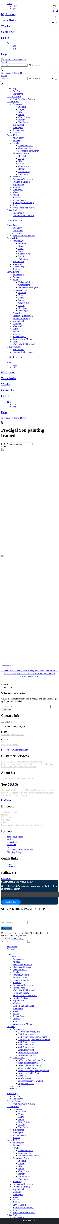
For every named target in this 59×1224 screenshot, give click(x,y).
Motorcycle (18, 127)
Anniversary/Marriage (28, 1052)
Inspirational (18, 125)
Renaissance (24, 171)
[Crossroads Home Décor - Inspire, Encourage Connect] (13, 59)
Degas (21, 109)
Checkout (16, 938)
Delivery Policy (33, 761)
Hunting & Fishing (21, 182)
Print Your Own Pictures (24, 99)
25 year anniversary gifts (29, 1031)
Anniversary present (27, 1055)
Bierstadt (22, 107)
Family (16, 143)
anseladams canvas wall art (30, 1081)
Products (11, 1026)
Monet (21, 114)
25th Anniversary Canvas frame (32, 1037)
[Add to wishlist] (54, 5)
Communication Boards (23, 215)
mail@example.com (10, 744)
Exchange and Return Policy (14, 825)
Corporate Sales (18, 761)
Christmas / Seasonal (22, 967)
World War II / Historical (24, 207)
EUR (15, 8)
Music (15, 192)
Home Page (12, 88)
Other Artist (23, 166)
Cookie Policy (13, 766)
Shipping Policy (35, 825)
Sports (15, 205)
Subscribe (6, 709)
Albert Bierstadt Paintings (30, 1065)
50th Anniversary (26, 1044)
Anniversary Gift (26, 1050)
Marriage (17, 187)
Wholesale (6, 820)
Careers (23, 778)
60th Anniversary (26, 1047)
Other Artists (24, 117)
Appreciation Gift (26, 1083)
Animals (16, 140)
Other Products (13, 210)
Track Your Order (9, 812)
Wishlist (4, 814)
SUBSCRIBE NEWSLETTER (17, 881)
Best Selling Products (22, 964)
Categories (11, 949)
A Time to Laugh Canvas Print (32, 1060)
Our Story (17, 91)
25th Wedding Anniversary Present (34, 1039)
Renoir (21, 119)
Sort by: (5, 444)
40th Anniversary (26, 1042)
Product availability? (19, 795)
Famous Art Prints (21, 153)
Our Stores (15, 778)
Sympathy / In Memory (23, 202)
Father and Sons (25, 145)
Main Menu (12, 946)
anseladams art (25, 1078)
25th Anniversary (26, 1034)
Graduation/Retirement (23, 179)
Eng (9, 43)
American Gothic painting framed (33, 1070)
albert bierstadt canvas (28, 1063)
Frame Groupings (20, 980)
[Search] (56, 65)
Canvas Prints (13, 101)
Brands (30, 778)
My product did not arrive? (21, 793)
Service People (19, 130)
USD (9, 3)
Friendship (17, 176)
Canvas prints (19, 1057)
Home (9, 954)
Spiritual (16, 132)
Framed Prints (13, 135)
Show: (4, 446)
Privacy (4, 822)
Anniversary (18, 138)
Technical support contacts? (13, 790)
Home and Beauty (21, 993)
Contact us (6, 817)
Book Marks (18, 213)
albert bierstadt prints (27, 1068)
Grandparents (24, 148)
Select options (29, 1220)
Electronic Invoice (28, 766)
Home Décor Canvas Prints (25, 995)
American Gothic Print (28, 1073)
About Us (5, 778)
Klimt (20, 112)
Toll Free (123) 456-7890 (12, 734)
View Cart (6, 938)
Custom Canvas (14, 96)
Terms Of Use (39, 764)
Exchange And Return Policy (20, 764)
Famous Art (18, 104)
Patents (16, 195)
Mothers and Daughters (29, 151)
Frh (14, 48)
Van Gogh (23, 122)
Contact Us (18, 94)
